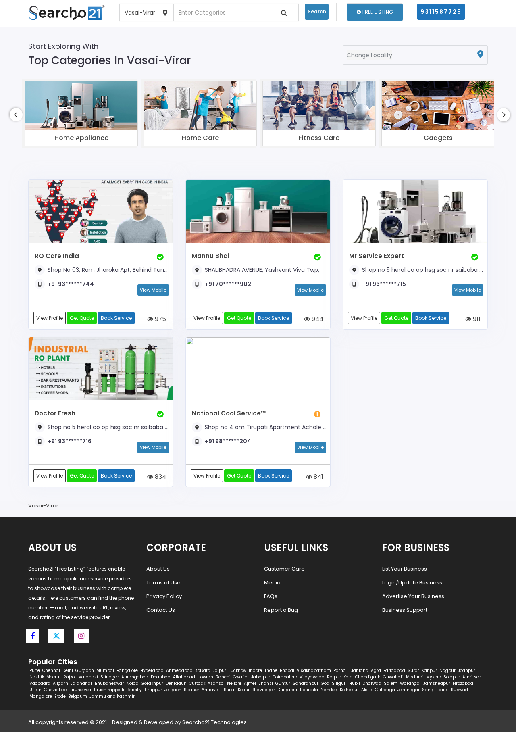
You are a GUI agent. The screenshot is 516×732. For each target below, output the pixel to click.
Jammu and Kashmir (112, 696)
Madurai (415, 677)
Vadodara (39, 683)
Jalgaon (172, 690)
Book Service (116, 318)
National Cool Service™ (229, 413)
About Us (158, 569)
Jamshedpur (436, 683)
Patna (339, 670)
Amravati (211, 690)
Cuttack (197, 683)
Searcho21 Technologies (214, 722)
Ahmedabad (179, 670)
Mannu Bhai (210, 256)
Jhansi (266, 683)
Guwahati (393, 677)
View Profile (49, 318)
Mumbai (105, 670)
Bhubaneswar (109, 683)
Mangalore (40, 696)
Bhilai (229, 690)
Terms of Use (163, 582)
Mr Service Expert (376, 256)
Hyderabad (152, 670)
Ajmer (250, 683)
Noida (132, 683)
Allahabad (184, 677)
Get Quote (82, 318)
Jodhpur (466, 670)
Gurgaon (84, 670)
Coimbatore (285, 677)
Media (272, 582)
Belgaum (77, 696)
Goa (325, 683)
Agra (376, 670)
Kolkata (202, 670)
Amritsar (471, 677)
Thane (270, 670)
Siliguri (339, 683)
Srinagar (109, 677)
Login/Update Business (412, 582)
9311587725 (441, 12)
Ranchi (223, 677)
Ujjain (35, 690)
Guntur (282, 683)
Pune (34, 670)
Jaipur (219, 670)
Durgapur (287, 690)
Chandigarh (368, 677)
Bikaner (191, 690)
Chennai (51, 670)
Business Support (404, 610)
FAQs (270, 596)
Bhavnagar (263, 690)
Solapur (451, 677)
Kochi (243, 690)
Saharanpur (305, 683)
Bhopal (287, 670)
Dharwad (371, 683)
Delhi (67, 670)
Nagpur (447, 670)
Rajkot (69, 677)
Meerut (53, 677)
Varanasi (88, 677)
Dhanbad (161, 677)
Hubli (354, 683)
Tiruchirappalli (109, 690)
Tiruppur (153, 690)
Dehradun (176, 683)
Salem (390, 683)
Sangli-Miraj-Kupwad (445, 690)
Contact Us (160, 610)
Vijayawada (312, 677)
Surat (413, 670)
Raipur (334, 677)
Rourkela (309, 690)
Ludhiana (358, 670)
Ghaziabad (55, 690)
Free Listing (377, 11)
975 (159, 319)
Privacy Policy (164, 596)
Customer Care (284, 569)
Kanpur (429, 670)
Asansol (216, 683)
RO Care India (57, 256)
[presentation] (16, 114)
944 (316, 319)
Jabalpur (260, 677)
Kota (348, 677)
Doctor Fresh (55, 413)
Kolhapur (349, 690)
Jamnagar (408, 690)
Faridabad (394, 670)
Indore (255, 670)
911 (476, 319)
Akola (366, 690)
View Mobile (153, 290)
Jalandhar (81, 683)
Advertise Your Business (413, 596)
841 (317, 476)
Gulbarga (385, 690)
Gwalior (241, 677)
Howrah (205, 677)
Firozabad (463, 683)
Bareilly (134, 690)
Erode (60, 696)
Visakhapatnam (314, 670)
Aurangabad (134, 677)
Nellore (234, 683)
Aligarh (60, 683)
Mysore (433, 677)
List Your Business (404, 569)
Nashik (36, 677)
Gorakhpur (152, 683)
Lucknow (237, 670)
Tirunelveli (80, 690)
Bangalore (127, 670)
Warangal (410, 683)
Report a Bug (281, 610)
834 (159, 476)
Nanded (328, 690)
